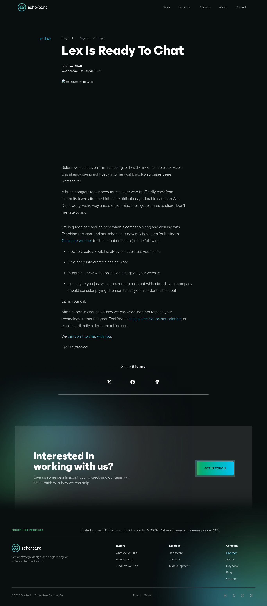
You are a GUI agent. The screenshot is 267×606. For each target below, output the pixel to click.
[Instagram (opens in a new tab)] (242, 595)
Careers (231, 579)
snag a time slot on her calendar (155, 319)
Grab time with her (77, 240)
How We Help (125, 559)
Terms (147, 595)
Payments (175, 559)
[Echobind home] (26, 548)
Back (47, 39)
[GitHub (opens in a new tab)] (234, 595)
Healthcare (176, 553)
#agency (85, 38)
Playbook (232, 566)
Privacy (137, 595)
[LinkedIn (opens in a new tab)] (225, 595)
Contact (231, 553)
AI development (179, 566)
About (230, 559)
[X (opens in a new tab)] (251, 595)
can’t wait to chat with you (89, 336)
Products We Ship (127, 566)
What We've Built (126, 553)
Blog (229, 572)
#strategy (98, 38)
